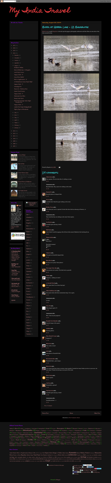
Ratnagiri (92, 440)
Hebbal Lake (45, 31)
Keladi (43, 436)
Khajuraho (28, 285)
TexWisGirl (49, 222)
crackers (33, 457)
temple (47, 460)
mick (47, 351)
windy (75, 461)
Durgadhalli (93, 432)
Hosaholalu (80, 434)
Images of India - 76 (18, 74)
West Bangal (54, 455)
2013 (14, 131)
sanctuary (18, 461)
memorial (34, 459)
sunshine (48, 328)
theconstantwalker (50, 358)
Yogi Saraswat (49, 390)
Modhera (74, 438)
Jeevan (48, 199)
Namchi (12, 440)
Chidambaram (78, 430)
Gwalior (28, 260)
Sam (21, 442)
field (47, 457)
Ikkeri (90, 434)
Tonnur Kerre (93, 443)
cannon (99, 455)
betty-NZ (48, 306)
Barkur (69, 428)
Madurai (28, 294)
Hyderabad (28, 271)
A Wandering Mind (15, 251)
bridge (90, 455)
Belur (27, 226)
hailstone (76, 457)
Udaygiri (28, 328)
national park (55, 459)
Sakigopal (16, 442)
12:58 (47, 395)
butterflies (96, 455)
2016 (14, 48)
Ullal (99, 443)
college (29, 457)
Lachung (92, 436)
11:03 (47, 387)
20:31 (47, 181)
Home (71, 413)
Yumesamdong (39, 445)
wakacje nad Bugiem (15, 291)
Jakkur (63, 453)
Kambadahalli (20, 436)
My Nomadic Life (15, 283)
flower (50, 457)
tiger (51, 461)
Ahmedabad (28, 217)
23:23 (47, 402)
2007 (14, 146)
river (100, 459)
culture (36, 457)
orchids (70, 459)
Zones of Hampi (21, 155)
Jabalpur (95, 434)
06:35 (47, 264)
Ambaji (21, 428)
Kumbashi (63, 436)
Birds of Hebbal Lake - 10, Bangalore (22, 70)
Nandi (17, 440)
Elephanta (28, 248)
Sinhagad (12, 444)
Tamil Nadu (37, 455)
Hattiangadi (67, 434)
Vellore (24, 445)
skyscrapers (32, 461)
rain (96, 459)
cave (16, 457)
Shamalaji (37, 442)
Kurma (75, 436)
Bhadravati (91, 428)
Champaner (56, 430)
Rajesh (19, 205)
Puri (27, 314)
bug (92, 455)
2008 (14, 143)
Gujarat (47, 453)
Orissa (11, 455)
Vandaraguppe (18, 445)
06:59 (47, 272)
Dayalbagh (48, 432)
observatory (64, 459)
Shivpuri (75, 442)
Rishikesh (28, 317)
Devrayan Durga (63, 433)
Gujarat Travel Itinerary (19, 91)
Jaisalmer (28, 277)
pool (86, 459)
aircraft (66, 455)
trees (59, 461)
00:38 (47, 249)
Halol (62, 434)
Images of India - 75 (18, 84)
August (16, 65)
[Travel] (84, 467)
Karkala (37, 436)
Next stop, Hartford (15, 280)
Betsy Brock (49, 260)
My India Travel (40, 11)
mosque (46, 459)
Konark (27, 291)
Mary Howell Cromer (51, 336)
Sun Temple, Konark (22, 190)
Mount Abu (87, 437)
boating (87, 455)
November (16, 58)
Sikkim (28, 455)
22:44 (47, 219)
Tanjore (27, 322)
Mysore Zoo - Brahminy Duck (20, 89)
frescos (65, 457)
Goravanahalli (50, 434)
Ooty (27, 308)
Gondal (43, 434)
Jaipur (27, 274)
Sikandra (98, 442)
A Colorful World (50, 283)
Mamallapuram (29, 297)
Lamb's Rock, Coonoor (19, 72)
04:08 (47, 310)
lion (26, 459)
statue (41, 461)
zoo (80, 461)
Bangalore (55, 31)
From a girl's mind (15, 278)
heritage (83, 457)
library (17, 459)
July (15, 112)
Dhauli (70, 432)
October (16, 60)
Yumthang (46, 445)
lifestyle (20, 459)
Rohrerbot (48, 343)
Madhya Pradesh (85, 453)
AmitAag (48, 383)
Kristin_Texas (49, 207)
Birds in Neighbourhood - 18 (20, 79)
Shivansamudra (68, 442)
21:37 (47, 196)
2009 (14, 141)
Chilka (85, 430)
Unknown (48, 253)
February (16, 125)
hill (88, 457)
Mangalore (48, 438)
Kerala (78, 453)
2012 (14, 133)
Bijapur (28, 231)
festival (44, 457)
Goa (43, 453)
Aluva (16, 428)
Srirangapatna (40, 444)
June (15, 115)
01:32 (47, 257)
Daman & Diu (32, 453)
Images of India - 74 (18, 93)
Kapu (32, 436)
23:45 (47, 317)
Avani (47, 428)
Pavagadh (56, 440)
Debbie (48, 275)
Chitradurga (92, 430)
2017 (14, 45)
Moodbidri (80, 438)
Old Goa (28, 305)
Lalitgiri (98, 436)
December (16, 55)
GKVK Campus (39, 452)
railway (93, 459)
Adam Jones (49, 177)
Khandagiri (49, 436)
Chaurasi (71, 430)
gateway (72, 457)
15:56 (47, 340)
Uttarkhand (49, 455)
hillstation (91, 457)
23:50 (47, 363)
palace (78, 459)
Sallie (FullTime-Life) (51, 290)
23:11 (47, 348)
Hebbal (51, 453)
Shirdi (61, 442)
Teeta (74, 444)
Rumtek (11, 442)
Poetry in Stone (17, 455)
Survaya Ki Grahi (49, 444)
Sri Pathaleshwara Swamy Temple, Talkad (23, 81)
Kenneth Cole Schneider (52, 321)
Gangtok (28, 254)
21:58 (47, 372)
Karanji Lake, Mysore (19, 98)
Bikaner (28, 234)
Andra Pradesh (13, 453)
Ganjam (38, 434)
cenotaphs (20, 457)
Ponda (73, 440)
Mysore (27, 303)
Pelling (62, 440)
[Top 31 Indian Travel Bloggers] (18, 239)
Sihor (93, 442)
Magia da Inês (49, 237)
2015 (14, 50)
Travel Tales (14, 270)
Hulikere (85, 434)
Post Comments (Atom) (74, 417)
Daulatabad (38, 432)
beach (78, 455)
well (70, 461)
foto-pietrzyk (14, 290)
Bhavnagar (98, 428)
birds (84, 455)
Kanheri (27, 436)
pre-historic (89, 459)
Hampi (27, 265)
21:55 (47, 204)
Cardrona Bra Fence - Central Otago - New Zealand (15, 273)
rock (12, 461)
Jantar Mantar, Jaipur (23, 172)
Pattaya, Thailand (15, 296)
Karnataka (72, 452)
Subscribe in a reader (78, 465)
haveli (79, 457)
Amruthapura (27, 428)
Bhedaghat (12, 430)
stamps (38, 461)
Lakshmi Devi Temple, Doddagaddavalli (22, 107)
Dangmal (20, 432)
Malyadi (34, 438)
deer (39, 457)
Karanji (67, 452)
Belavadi (80, 428)
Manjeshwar (56, 438)
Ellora (27, 251)
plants (84, 459)
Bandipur (54, 428)
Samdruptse (25, 442)
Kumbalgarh (56, 436)
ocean (67, 459)
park (82, 459)
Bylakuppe (44, 430)
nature (60, 459)
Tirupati (88, 443)
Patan (50, 440)
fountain (58, 457)
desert (42, 457)
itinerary (11, 459)
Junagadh (13, 436)
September (16, 63)
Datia (31, 432)
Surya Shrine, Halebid (19, 77)
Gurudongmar (57, 434)
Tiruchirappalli (81, 444)
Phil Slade (48, 230)
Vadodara (28, 334)
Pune (27, 311)
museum (50, 459)
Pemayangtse (67, 440)
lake (14, 459)
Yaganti (33, 445)
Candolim (50, 430)
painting (75, 459)
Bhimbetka (18, 430)
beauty (81, 455)
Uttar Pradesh (43, 455)
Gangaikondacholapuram (26, 434)
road (10, 461)
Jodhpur (28, 280)
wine (78, 461)
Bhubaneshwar (29, 228)
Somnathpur (26, 444)
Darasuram (25, 433)
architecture (72, 454)
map (28, 459)
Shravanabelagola (84, 442)
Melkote (63, 438)
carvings (12, 457)
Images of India (57, 453)
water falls (66, 461)
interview (99, 457)
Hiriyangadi (73, 434)
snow (36, 461)
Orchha (30, 439)
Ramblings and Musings (14, 264)
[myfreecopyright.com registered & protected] (31, 205)
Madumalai (28, 437)
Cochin (27, 240)
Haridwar (28, 268)
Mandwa (40, 438)
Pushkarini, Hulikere (18, 67)
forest (53, 457)
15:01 (47, 302)
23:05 (47, 226)
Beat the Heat (21, 163)
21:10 (47, 188)
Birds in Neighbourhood (23, 453)
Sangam (31, 442)
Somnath (19, 444)
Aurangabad (41, 428)
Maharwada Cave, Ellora (19, 96)
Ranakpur (84, 440)
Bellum (85, 428)
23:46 (47, 355)
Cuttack (14, 433)
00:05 (47, 234)
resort (98, 459)
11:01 (47, 287)
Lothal (17, 438)
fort (56, 457)
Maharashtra (98, 453)
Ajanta (27, 220)
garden (68, 457)
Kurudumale (81, 436)
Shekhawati (44, 442)
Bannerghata (60, 428)
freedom (61, 457)
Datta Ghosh (49, 375)
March (15, 122)
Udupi (27, 331)
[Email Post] (59, 167)
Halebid (28, 263)
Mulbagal (93, 437)
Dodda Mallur (76, 433)
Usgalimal (12, 445)
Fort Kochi (16, 434)
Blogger (58, 479)
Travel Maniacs (14, 295)
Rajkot (79, 440)
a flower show (61, 455)
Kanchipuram (29, 283)
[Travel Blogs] (80, 470)
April (15, 120)
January (16, 127)
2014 (14, 53)
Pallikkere (44, 440)
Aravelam (34, 428)
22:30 (47, 211)
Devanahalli (54, 432)
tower (56, 461)
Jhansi (100, 434)
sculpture (27, 461)
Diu (27, 246)
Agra (27, 214)
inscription (95, 457)
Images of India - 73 (18, 104)
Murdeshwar (99, 437)
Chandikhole (64, 430)
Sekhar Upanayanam (15, 266)
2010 (14, 138)
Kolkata (28, 288)
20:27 (47, 325)
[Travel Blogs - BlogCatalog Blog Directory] (83, 469)
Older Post (97, 413)
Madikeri (23, 437)
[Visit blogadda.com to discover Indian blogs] (97, 469)
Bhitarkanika (27, 430)
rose (15, 461)
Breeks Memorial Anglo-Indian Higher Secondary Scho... (22, 101)
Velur (29, 445)
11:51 (47, 295)
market (31, 459)
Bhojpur (38, 430)
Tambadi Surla (69, 443)
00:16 (47, 332)
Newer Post (45, 413)
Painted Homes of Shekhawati (24, 181)
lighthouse (24, 459)
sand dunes (23, 461)
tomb (54, 461)
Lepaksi (11, 438)
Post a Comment (48, 405)
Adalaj (11, 428)
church (24, 457)
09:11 (47, 379)
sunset (44, 461)
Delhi (27, 243)
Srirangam (32, 444)
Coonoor (99, 430)
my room (13, 300)
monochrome (40, 459)
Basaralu (75, 428)
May (15, 117)
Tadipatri (57, 443)
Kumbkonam (69, 436)
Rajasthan (23, 455)
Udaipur (28, 325)
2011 (14, 136)
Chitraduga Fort (17, 86)
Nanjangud (23, 440)
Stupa (32, 455)
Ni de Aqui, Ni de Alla (51, 268)
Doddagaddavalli (85, 432)
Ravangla (98, 440)
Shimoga (53, 442)
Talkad (62, 444)
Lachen (87, 436)
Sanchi (27, 320)
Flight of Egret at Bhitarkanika (21, 109)
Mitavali (68, 437)
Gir (27, 257)
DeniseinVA (49, 192)
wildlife (72, 461)
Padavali (38, 440)
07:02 (47, 280)
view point (62, 461)
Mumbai (28, 300)
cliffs (27, 457)
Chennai (28, 237)
